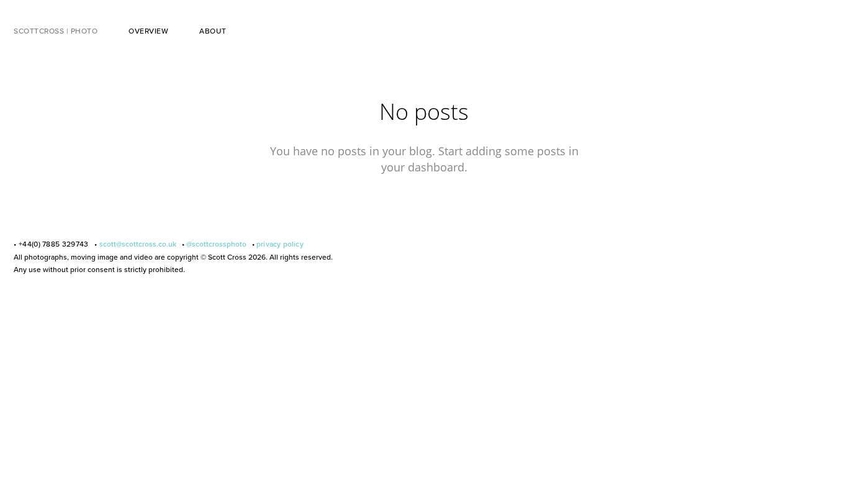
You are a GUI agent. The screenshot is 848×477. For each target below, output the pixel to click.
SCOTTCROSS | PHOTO (55, 31)
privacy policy (280, 244)
